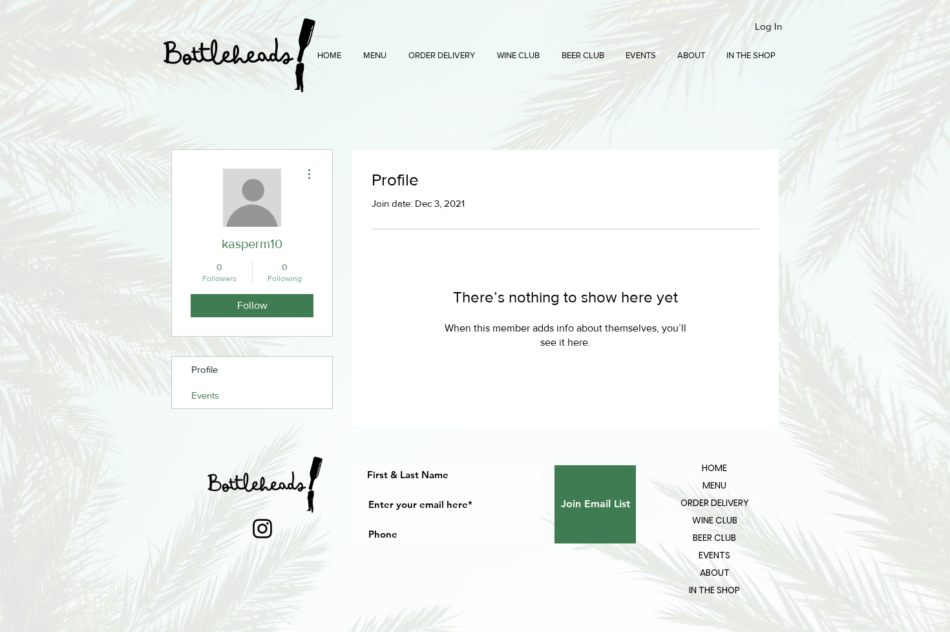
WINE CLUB (714, 520)
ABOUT (715, 572)
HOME (714, 467)
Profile (204, 369)
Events (205, 395)
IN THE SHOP (714, 590)
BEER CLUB (714, 537)
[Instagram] (262, 529)
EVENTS (714, 555)
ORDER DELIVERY (715, 502)
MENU (714, 485)
